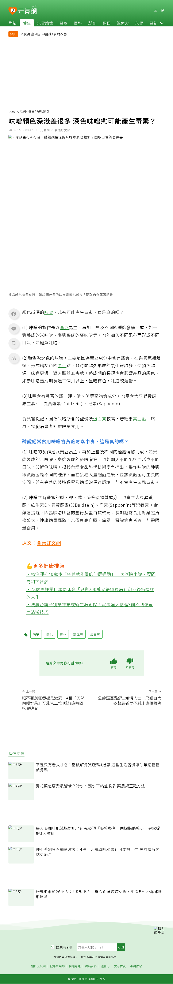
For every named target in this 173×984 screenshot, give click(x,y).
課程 (107, 23)
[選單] (162, 10)
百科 (78, 23)
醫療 (63, 23)
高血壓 (139, 419)
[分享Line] (13, 328)
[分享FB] (13, 313)
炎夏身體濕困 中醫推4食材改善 (43, 34)
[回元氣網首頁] (27, 10)
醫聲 (154, 23)
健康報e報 (64, 947)
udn (11, 111)
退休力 (123, 23)
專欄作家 (136, 966)
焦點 (12, 23)
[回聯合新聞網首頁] (12, 11)
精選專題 (75, 966)
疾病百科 (91, 966)
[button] (162, 23)
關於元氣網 (38, 966)
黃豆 (64, 327)
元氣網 (21, 111)
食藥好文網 (49, 542)
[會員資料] (155, 10)
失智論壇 (45, 23)
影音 (92, 23)
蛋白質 (99, 419)
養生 (27, 23)
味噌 (48, 312)
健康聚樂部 (57, 966)
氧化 (62, 365)
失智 (139, 23)
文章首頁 (120, 966)
